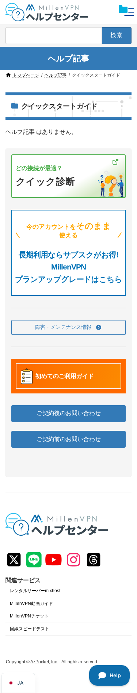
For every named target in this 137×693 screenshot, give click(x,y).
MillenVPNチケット (29, 616)
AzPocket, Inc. (44, 661)
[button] (68, 327)
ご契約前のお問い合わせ (69, 439)
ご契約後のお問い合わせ (69, 413)
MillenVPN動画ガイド (31, 603)
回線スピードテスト (29, 629)
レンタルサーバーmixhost (35, 590)
